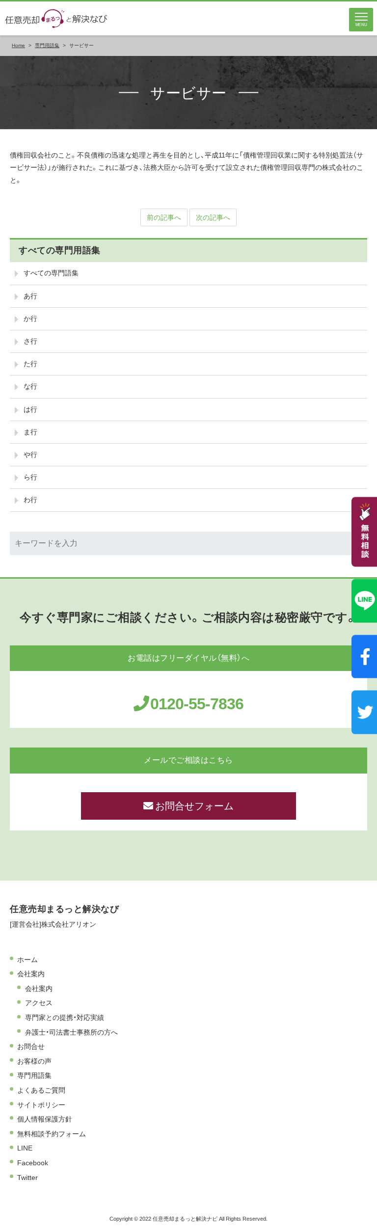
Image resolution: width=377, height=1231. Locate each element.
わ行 (30, 500)
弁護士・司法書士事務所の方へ (71, 1032)
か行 (30, 318)
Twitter (27, 1177)
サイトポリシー (41, 1105)
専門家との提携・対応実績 (64, 1017)
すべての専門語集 (51, 273)
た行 (30, 364)
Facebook (32, 1163)
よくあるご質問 (41, 1090)
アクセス (39, 1003)
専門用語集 (34, 1075)
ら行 (30, 477)
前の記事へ (164, 217)
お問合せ (31, 1046)
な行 (30, 386)
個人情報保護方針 (44, 1119)
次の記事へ (213, 217)
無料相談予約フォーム (51, 1134)
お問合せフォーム (194, 806)
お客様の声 (34, 1061)
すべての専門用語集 (60, 250)
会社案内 (31, 974)
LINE (24, 1148)
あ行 (30, 296)
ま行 (30, 432)
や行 (30, 454)
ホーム (27, 959)
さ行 (30, 341)
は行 (30, 409)
